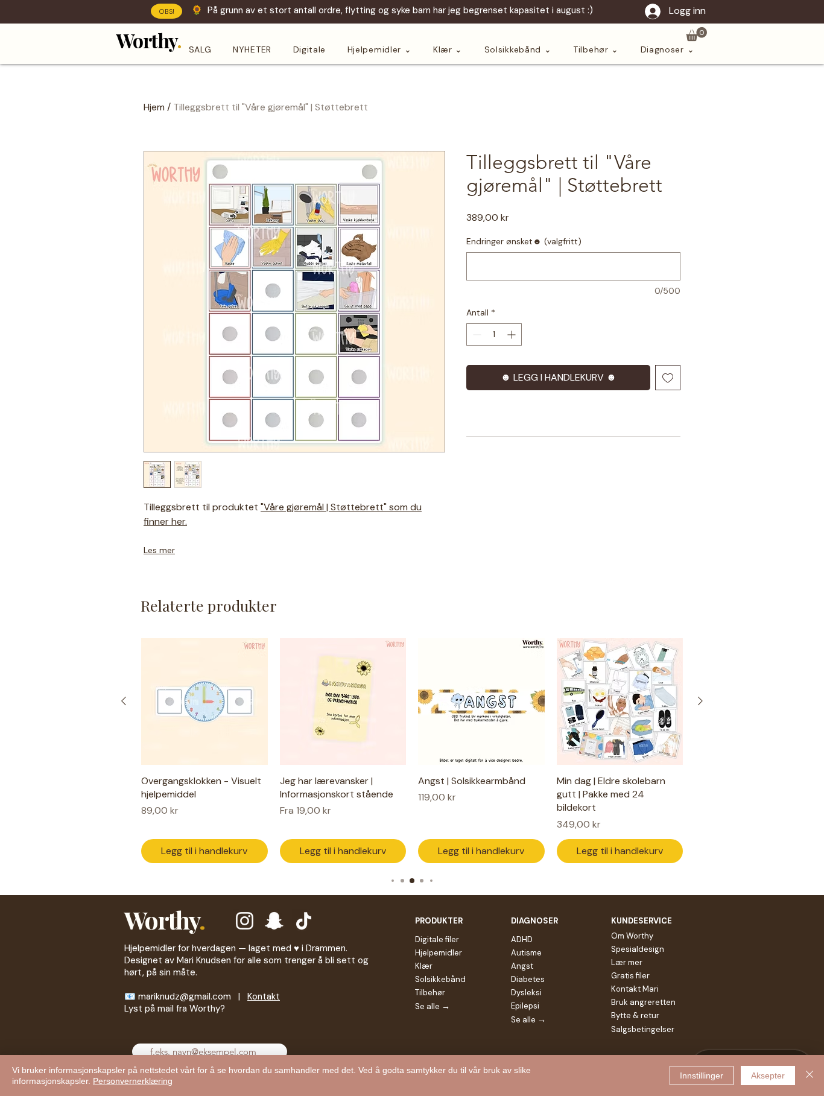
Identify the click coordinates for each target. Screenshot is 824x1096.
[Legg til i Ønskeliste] (667, 377)
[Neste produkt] (700, 701)
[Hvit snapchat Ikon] (274, 921)
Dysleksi (526, 992)
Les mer (159, 550)
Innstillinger (701, 1075)
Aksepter (768, 1075)
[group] (412, 751)
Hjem (154, 107)
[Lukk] (809, 1075)
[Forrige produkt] (123, 701)
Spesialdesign (637, 949)
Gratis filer (630, 976)
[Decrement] (475, 334)
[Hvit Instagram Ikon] (244, 921)
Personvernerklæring (133, 1081)
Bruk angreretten (643, 1002)
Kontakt (263, 996)
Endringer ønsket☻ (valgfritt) (524, 241)
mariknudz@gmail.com (184, 996)
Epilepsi (525, 1006)
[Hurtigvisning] (204, 701)
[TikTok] (303, 921)
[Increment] (512, 334)
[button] (696, 34)
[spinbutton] (494, 334)
